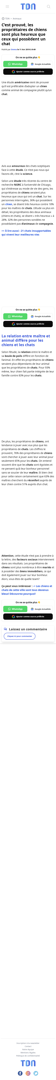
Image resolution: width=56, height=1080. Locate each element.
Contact (28, 1046)
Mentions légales (28, 1052)
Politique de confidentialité (28, 1055)
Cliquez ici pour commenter (19, 636)
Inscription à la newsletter (28, 1043)
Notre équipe (28, 1049)
